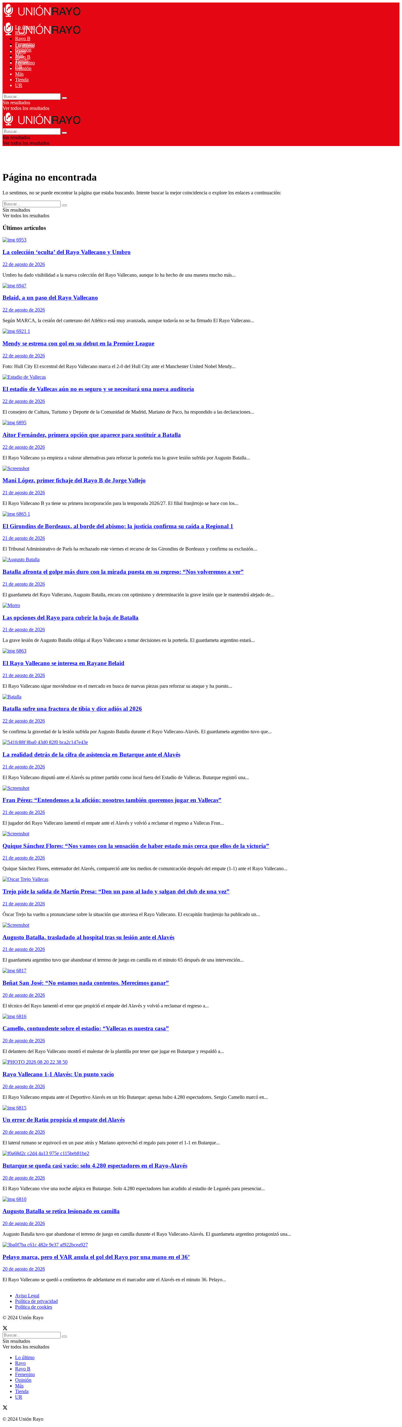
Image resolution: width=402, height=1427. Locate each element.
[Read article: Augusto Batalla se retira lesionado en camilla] (188, 1199)
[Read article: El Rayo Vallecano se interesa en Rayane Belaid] (188, 651)
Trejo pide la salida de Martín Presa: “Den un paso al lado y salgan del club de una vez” (116, 891)
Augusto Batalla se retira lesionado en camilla (61, 1211)
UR (18, 85)
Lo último (25, 45)
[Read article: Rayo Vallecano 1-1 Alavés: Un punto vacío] (188, 1062)
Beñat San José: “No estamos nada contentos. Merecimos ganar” (86, 982)
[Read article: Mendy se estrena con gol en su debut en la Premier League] (188, 331)
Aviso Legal (27, 1295)
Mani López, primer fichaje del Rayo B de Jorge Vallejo (74, 480)
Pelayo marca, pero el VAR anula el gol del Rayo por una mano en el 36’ (96, 1257)
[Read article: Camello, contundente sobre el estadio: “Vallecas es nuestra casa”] (188, 1016)
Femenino (25, 62)
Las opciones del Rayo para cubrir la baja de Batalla (71, 617)
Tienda (22, 79)
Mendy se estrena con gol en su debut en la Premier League (78, 343)
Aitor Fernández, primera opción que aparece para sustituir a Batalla (92, 434)
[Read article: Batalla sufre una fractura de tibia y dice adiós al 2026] (188, 697)
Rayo (20, 51)
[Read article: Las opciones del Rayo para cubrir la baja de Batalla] (188, 605)
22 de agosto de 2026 (24, 264)
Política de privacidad (36, 1301)
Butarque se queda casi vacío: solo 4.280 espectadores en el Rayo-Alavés (95, 1165)
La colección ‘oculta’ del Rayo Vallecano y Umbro (67, 252)
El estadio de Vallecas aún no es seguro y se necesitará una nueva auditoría (98, 389)
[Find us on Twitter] (5, 1329)
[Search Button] (64, 98)
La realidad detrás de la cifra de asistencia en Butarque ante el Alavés (91, 754)
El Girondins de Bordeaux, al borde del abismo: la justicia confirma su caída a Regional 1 (118, 526)
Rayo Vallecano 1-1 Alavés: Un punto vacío (58, 1074)
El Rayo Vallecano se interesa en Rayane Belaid (63, 663)
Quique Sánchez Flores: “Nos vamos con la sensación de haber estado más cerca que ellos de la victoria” (136, 846)
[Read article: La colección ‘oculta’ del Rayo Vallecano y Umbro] (188, 240)
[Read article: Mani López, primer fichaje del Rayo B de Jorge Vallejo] (188, 468)
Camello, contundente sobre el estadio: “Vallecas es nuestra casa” (86, 1028)
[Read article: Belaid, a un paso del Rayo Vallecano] (188, 286)
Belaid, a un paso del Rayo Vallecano (50, 297)
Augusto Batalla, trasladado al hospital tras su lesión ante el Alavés (88, 937)
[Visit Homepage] (42, 16)
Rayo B (22, 38)
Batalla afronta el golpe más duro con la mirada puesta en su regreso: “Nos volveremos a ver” (123, 571)
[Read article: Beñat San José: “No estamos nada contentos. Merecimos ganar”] (188, 971)
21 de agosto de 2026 (24, 492)
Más (19, 74)
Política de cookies (33, 1307)
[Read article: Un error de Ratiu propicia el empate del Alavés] (188, 1108)
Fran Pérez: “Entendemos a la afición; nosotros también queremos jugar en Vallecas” (112, 800)
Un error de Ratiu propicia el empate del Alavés (64, 1119)
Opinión (23, 68)
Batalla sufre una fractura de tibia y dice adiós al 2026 (72, 708)
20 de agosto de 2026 (24, 995)
